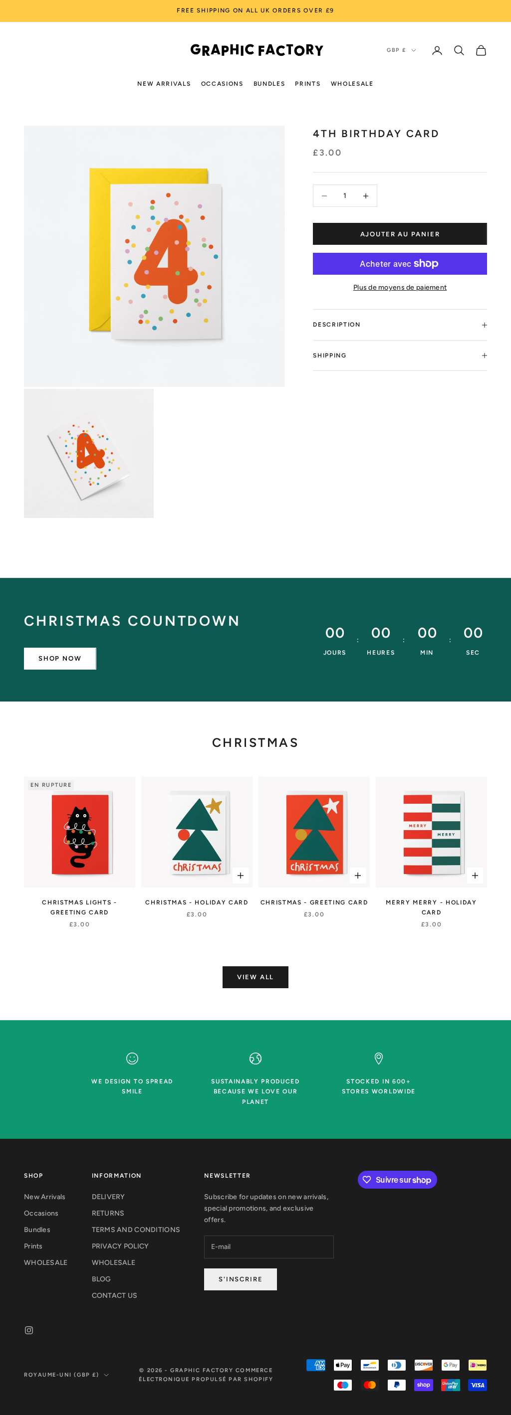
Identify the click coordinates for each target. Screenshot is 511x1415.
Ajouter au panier (400, 234)
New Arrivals (164, 83)
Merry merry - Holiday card (431, 907)
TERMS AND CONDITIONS (136, 1230)
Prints (307, 83)
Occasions (222, 83)
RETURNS (108, 1213)
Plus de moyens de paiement (400, 287)
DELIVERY (108, 1197)
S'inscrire (240, 1279)
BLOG (101, 1279)
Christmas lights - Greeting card (79, 907)
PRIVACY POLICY (120, 1246)
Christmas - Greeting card (314, 902)
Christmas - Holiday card (196, 902)
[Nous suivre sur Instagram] (29, 1330)
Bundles (269, 83)
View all (255, 977)
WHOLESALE (352, 83)
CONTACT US (115, 1295)
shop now (60, 658)
